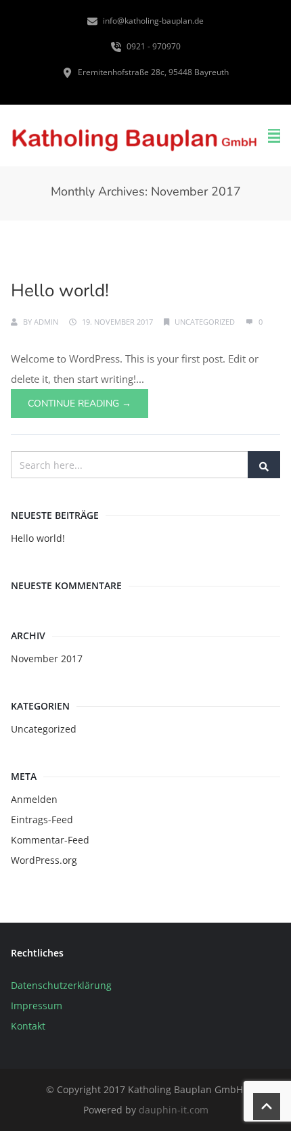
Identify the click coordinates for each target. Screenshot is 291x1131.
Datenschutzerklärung (61, 985)
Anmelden (34, 799)
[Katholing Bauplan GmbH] (134, 135)
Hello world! (60, 290)
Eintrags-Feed (42, 819)
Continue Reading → (79, 403)
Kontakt (28, 1025)
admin (46, 322)
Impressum (36, 1005)
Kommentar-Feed (50, 839)
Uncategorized (205, 322)
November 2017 (47, 658)
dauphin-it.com (173, 1109)
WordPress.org (44, 860)
